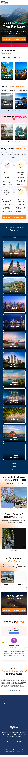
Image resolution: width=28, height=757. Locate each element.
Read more (19, 657)
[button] (2, 70)
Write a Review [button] (14, 633)
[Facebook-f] (8, 741)
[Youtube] (20, 741)
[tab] (14, 237)
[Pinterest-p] (17, 741)
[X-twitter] (11, 741)
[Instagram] (14, 741)
